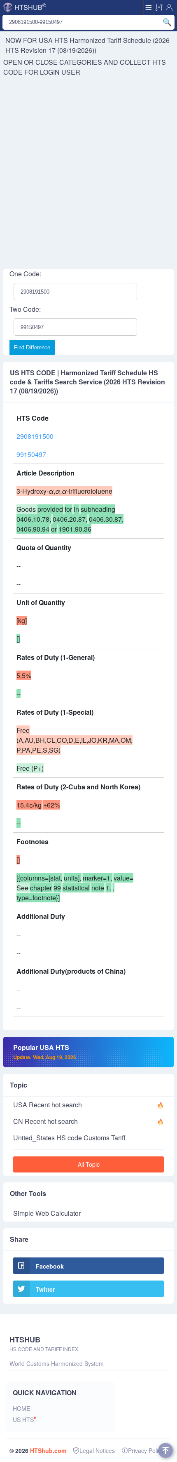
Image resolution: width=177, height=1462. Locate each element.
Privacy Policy (146, 1450)
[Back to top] (165, 1450)
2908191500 (35, 436)
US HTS (23, 1419)
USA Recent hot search (47, 1104)
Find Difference (32, 347)
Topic (18, 1085)
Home (21, 1408)
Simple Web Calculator (47, 1213)
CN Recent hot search (45, 1121)
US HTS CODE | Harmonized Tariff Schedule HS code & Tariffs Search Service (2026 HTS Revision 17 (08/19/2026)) (87, 382)
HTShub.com (48, 1450)
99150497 (31, 454)
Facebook (50, 1266)
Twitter (45, 1289)
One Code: (25, 273)
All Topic (89, 1164)
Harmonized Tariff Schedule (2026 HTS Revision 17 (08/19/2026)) (87, 45)
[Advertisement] (88, 170)
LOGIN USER (60, 72)
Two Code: (25, 309)
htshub (30, 6)
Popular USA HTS (44, 1052)
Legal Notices (97, 1450)
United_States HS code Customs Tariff (69, 1137)
